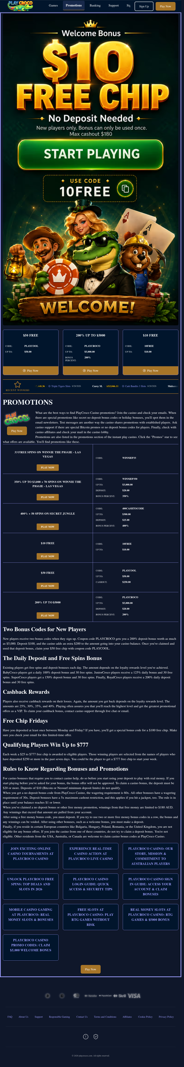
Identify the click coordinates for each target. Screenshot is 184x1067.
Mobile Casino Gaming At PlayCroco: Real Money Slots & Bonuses (30, 914)
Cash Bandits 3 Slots (114, 386)
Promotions (74, 5)
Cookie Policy (145, 1016)
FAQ (10, 1016)
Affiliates (127, 1016)
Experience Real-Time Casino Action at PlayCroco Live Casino (90, 853)
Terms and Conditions (105, 1016)
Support (114, 5)
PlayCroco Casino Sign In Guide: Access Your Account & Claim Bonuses (150, 886)
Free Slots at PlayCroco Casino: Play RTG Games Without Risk (91, 917)
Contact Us (82, 1016)
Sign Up (144, 6)
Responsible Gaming (59, 1016)
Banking (95, 5)
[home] (24, 9)
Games (53, 5)
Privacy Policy (166, 1016)
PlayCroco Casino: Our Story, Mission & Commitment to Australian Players (150, 856)
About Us (23, 1016)
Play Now (165, 6)
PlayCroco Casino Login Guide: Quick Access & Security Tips (90, 884)
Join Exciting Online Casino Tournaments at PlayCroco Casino (31, 853)
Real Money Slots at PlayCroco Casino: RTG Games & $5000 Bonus (150, 914)
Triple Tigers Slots (39, 386)
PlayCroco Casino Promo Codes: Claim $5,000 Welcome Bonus (30, 945)
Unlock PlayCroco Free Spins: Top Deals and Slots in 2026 (30, 884)
